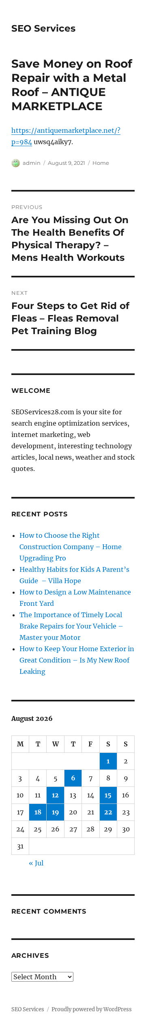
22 (108, 812)
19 (55, 812)
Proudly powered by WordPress (92, 1009)
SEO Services (43, 28)
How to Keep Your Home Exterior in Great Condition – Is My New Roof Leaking (76, 660)
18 (37, 812)
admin (32, 163)
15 (108, 795)
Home (100, 163)
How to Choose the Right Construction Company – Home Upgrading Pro (70, 546)
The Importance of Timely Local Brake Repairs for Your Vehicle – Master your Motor (71, 626)
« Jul (36, 863)
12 (55, 795)
